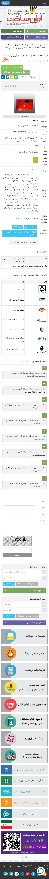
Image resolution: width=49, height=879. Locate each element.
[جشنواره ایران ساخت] (24, 825)
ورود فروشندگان (41, 37)
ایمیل (43, 514)
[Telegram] (7, 77)
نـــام (43, 508)
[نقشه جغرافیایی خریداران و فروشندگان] (24, 688)
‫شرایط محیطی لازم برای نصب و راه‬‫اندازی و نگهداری (21, 233)
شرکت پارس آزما (18, 289)
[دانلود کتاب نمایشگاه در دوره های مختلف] (24, 722)
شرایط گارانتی (17, 226)
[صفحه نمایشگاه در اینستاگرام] (27, 874)
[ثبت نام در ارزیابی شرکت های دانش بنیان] (24, 803)
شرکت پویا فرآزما (18, 310)
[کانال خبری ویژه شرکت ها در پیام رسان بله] (5, 874)
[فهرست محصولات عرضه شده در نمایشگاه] (24, 654)
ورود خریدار (42, 31)
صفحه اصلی (43, 44)
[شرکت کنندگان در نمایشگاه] (24, 671)
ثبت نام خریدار (17, 31)
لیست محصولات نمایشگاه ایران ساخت (23, 44)
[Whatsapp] (16, 77)
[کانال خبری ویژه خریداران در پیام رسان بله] (10, 874)
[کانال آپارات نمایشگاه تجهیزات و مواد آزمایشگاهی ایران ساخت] (24, 739)
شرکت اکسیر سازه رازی (16, 300)
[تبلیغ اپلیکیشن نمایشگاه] (24, 843)
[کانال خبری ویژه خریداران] (33, 874)
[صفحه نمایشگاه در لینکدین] (21, 874)
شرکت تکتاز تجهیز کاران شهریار (27, 152)
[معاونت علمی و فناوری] (24, 770)
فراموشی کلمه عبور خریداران (26, 583)
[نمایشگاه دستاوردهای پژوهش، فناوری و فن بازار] (24, 756)
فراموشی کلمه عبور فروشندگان (27, 616)
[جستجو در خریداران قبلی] (24, 705)
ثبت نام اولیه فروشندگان (14, 37)
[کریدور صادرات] (24, 792)
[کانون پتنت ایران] (24, 814)
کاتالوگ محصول (30, 226)
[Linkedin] (3, 77)
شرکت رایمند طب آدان (16, 329)
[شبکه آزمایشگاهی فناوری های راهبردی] (24, 781)
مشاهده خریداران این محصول (25, 218)
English (5, 3)
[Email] (11, 77)
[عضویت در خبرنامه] (24, 637)
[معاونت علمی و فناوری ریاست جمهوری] (16, 874)
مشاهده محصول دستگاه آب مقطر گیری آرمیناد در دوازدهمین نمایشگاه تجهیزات (28, 391)
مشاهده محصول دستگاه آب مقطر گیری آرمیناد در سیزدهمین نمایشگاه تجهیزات (28, 375)
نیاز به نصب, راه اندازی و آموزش (23, 242)
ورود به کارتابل (9, 583)
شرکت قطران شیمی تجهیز (15, 349)
